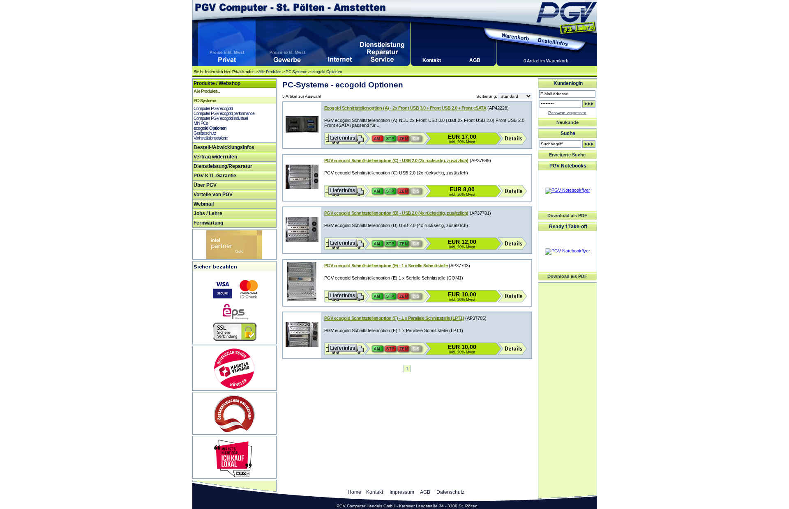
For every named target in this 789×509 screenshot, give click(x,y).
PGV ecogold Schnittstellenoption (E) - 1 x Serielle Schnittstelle (386, 265)
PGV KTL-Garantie (215, 176)
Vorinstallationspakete (211, 137)
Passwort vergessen (567, 112)
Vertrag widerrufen (215, 157)
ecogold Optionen (326, 71)
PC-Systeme (296, 71)
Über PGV (205, 185)
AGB (474, 60)
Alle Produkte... (207, 91)
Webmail (204, 204)
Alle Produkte (269, 71)
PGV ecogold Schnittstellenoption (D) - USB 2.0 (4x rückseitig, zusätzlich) (396, 213)
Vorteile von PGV (213, 194)
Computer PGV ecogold (213, 108)
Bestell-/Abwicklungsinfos (224, 147)
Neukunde (567, 122)
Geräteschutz (205, 133)
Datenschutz (450, 492)
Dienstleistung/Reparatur (223, 166)
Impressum (402, 492)
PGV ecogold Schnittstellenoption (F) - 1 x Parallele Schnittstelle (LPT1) (394, 318)
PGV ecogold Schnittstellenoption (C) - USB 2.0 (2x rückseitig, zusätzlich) (396, 160)
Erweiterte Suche (567, 154)
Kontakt (431, 60)
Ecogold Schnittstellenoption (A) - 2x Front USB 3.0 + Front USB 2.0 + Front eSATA (405, 107)
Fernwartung (208, 223)
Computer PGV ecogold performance (224, 113)
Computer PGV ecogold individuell (221, 118)
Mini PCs (201, 123)
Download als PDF (567, 215)
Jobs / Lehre (208, 213)
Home (354, 492)
